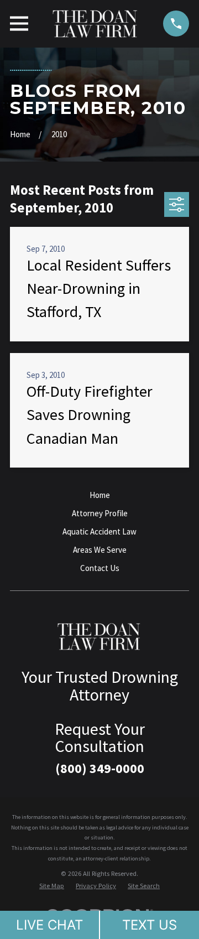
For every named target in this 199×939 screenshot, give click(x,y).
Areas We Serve (100, 549)
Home (100, 495)
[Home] (95, 23)
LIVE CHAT (49, 925)
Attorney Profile (100, 513)
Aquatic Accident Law (99, 531)
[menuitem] (51, 886)
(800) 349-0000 (99, 768)
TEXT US (149, 925)
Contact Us (99, 568)
